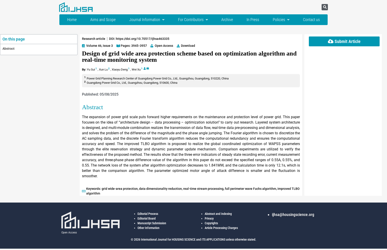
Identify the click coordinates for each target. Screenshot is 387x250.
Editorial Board (147, 218)
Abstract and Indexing (218, 214)
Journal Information (144, 20)
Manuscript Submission (152, 223)
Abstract (8, 48)
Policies (279, 20)
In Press (253, 20)
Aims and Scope (103, 20)
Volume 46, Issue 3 (99, 45)
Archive (227, 20)
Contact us (311, 20)
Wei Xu (136, 69)
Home (72, 20)
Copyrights (211, 223)
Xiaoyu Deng (120, 69)
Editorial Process (148, 214)
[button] (325, 7)
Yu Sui (91, 69)
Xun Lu (103, 69)
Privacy (209, 218)
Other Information (148, 228)
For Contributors (191, 20)
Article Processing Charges (221, 228)
